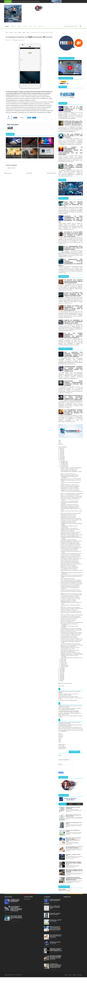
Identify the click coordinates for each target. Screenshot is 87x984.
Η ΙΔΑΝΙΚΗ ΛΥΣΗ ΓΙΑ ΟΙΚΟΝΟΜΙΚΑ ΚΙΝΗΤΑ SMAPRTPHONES (15, 900)
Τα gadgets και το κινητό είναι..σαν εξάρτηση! (70, 489)
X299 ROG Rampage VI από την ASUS (68, 601)
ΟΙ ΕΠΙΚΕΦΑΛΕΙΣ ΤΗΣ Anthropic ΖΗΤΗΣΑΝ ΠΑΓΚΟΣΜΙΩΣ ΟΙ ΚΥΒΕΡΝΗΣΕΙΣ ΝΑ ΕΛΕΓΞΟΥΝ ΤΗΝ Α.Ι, (70, 262)
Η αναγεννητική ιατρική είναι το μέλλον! (68, 636)
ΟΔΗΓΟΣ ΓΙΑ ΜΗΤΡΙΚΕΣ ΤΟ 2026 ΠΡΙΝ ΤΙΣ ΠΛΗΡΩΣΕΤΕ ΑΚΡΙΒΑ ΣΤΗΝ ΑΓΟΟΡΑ (73, 322)
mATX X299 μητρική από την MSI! (67, 578)
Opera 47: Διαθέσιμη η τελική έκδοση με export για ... (71, 590)
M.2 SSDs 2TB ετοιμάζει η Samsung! (68, 620)
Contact (60, 443)
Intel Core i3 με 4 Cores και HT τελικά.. (68, 631)
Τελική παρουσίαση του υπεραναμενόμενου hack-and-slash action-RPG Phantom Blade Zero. (70, 725)
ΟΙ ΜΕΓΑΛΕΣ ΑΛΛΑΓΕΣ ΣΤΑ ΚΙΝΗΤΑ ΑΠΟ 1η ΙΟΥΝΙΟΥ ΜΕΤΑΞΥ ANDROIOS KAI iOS (56, 949)
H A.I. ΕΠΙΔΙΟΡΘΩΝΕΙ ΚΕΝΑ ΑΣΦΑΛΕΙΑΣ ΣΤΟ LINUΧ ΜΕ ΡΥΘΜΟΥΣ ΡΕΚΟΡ (73, 248)
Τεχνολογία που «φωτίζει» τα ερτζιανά (68, 600)
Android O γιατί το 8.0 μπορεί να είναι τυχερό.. (70, 557)
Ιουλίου (62, 659)
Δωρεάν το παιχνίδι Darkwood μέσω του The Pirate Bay (72, 493)
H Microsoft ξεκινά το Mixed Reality (68, 651)
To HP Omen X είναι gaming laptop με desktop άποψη (71, 534)
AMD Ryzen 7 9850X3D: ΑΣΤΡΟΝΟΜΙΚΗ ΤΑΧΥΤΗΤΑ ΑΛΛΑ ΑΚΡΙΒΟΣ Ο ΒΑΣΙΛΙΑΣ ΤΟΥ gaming (73, 166)
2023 (61, 452)
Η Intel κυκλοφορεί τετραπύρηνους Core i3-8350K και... (71, 581)
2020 (61, 456)
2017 (61, 459)
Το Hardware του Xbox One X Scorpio (68, 522)
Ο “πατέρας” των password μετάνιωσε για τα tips (70, 598)
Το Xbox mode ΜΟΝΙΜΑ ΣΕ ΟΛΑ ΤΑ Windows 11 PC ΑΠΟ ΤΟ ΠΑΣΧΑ (73, 136)
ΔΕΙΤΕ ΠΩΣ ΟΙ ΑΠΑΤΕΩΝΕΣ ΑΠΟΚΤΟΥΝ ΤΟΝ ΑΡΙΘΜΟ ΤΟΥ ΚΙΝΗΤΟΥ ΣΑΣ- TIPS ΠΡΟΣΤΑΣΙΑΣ (55, 957)
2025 (61, 449)
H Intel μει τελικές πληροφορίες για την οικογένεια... (71, 544)
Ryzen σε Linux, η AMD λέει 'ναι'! (67, 621)
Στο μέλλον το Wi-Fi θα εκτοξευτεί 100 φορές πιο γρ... (71, 617)
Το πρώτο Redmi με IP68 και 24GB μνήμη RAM (67, 700)
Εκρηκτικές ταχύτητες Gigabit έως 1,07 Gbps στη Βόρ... (72, 496)
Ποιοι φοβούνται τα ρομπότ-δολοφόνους (68, 539)
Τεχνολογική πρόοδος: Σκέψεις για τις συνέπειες (70, 529)
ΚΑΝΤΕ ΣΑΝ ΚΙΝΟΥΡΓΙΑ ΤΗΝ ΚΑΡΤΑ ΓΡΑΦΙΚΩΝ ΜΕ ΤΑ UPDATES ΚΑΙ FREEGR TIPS (73, 294)
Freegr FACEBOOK (62, 747)
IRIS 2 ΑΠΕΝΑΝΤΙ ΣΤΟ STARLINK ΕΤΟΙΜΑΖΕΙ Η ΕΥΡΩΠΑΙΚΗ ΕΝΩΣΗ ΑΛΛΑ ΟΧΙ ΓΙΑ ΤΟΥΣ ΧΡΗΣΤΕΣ (73, 354)
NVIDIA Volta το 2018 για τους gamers (68, 565)
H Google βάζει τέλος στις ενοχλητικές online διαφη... (71, 556)
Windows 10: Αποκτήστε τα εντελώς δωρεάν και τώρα (71, 593)
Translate (68, 890)
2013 (61, 671)
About (59, 441)
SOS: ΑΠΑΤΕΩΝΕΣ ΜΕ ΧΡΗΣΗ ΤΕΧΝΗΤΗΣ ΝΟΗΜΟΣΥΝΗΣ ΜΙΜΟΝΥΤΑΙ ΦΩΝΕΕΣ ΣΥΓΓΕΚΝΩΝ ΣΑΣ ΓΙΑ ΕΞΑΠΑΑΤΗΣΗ (16, 908)
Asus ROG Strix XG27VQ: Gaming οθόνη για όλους (71, 553)
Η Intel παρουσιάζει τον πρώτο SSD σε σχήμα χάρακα (71, 583)
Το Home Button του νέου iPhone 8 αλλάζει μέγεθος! (71, 594)
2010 (61, 675)
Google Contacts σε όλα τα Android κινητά (69, 566)
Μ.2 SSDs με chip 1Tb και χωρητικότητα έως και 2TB (71, 582)
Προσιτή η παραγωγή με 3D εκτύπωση (68, 473)
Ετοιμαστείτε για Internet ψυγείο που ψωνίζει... (55, 914)
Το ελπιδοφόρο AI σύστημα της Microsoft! (69, 521)
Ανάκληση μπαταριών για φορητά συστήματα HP (55, 900)
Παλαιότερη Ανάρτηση (51, 173)
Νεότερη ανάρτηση (7, 173)
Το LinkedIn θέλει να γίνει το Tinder (68, 648)
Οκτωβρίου (63, 463)
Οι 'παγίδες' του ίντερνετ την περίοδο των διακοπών (71, 611)
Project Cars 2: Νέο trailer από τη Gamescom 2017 (71, 513)
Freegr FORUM (61, 745)
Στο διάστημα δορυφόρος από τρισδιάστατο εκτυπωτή (71, 540)
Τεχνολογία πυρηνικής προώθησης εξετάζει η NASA (71, 633)
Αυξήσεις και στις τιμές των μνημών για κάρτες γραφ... (71, 519)
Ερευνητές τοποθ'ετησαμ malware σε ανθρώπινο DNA (71, 629)
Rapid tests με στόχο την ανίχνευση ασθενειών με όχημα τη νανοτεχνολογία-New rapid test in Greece (55, 928)
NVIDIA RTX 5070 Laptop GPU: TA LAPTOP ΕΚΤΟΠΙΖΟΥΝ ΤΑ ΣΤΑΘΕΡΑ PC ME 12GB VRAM (73, 123)
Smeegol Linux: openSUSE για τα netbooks (55, 920)
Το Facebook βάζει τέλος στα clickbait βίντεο (69, 548)
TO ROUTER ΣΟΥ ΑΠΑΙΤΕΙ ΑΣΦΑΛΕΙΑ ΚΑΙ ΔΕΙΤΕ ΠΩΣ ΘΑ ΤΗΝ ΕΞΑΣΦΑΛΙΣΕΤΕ (73, 281)
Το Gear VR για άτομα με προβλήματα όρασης (70, 536)
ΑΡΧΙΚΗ (7, 26)
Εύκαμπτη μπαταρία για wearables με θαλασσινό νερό (71, 608)
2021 (61, 454)
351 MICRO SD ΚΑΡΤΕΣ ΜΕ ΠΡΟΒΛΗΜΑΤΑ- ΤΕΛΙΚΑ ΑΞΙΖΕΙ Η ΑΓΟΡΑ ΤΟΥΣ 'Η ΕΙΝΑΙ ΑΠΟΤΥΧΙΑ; (73, 308)
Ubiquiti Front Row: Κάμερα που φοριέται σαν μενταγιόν (72, 575)
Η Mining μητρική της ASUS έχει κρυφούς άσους (70, 506)
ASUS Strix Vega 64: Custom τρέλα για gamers (70, 647)
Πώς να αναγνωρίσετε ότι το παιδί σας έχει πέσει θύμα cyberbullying (56, 935)
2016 (61, 668)
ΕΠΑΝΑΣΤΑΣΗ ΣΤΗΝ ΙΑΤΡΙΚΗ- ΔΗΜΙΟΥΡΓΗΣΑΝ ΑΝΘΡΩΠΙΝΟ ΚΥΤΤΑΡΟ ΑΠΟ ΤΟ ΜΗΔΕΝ (73, 383)
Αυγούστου (63, 466)
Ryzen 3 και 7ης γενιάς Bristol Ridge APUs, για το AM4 (72, 645)
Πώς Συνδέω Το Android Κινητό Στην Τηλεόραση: (70, 607)
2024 (61, 450)
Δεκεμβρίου (63, 461)
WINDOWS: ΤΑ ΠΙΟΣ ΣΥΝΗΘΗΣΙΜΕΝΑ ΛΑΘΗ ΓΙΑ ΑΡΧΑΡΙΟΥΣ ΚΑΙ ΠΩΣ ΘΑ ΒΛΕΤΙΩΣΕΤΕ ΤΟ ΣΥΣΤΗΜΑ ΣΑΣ (70, 219)
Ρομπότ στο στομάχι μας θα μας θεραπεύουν (69, 561)
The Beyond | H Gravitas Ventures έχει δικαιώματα (71, 532)
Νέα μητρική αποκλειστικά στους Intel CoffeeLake (70, 643)
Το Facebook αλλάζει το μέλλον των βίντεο (69, 637)
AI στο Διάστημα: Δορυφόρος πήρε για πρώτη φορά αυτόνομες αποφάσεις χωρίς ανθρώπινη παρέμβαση (68, 711)
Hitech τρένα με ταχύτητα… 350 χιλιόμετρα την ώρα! (71, 497)
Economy (60, 737)
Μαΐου (62, 661)
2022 (61, 453)
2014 (61, 670)
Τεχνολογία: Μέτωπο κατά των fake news (69, 618)
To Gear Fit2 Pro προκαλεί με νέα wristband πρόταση (71, 547)
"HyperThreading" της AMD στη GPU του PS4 (70, 560)
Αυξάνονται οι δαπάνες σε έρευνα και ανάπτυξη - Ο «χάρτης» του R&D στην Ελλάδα (68, 694)
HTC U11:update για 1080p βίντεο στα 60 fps (69, 507)
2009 (61, 677)
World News (60, 735)
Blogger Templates (8, 974)
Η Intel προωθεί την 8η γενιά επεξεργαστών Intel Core (71, 558)
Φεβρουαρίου (63, 665)
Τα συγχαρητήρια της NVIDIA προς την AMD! (69, 596)
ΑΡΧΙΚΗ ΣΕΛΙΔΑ (61, 748)
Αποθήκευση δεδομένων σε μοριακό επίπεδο (69, 484)
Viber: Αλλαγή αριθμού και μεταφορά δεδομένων (70, 562)
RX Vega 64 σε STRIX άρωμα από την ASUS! (70, 542)
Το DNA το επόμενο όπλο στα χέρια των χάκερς (70, 586)
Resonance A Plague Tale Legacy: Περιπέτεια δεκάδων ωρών (70, 728)
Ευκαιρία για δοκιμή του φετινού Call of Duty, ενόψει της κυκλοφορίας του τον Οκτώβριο (69, 723)
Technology (60, 736)
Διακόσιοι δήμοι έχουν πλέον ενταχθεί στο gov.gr (68, 696)
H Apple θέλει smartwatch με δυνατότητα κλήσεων (70, 652)
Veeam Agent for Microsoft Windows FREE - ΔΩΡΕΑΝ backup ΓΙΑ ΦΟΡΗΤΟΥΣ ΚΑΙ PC (73, 204)
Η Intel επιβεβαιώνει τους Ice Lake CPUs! (69, 569)
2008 (61, 678)
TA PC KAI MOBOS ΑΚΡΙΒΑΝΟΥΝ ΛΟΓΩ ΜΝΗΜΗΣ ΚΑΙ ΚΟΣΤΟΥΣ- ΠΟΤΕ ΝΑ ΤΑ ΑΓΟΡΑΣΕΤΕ (73, 335)
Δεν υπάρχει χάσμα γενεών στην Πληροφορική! (70, 585)
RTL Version (60, 444)
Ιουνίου (62, 660)
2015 (61, 669)
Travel (59, 742)
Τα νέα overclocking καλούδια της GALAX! (69, 549)
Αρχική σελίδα (29, 173)
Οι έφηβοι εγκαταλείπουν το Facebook (68, 517)
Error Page (79, 974)
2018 (61, 458)
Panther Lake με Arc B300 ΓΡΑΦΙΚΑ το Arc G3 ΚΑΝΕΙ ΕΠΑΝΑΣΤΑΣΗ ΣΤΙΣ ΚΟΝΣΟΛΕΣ (73, 109)
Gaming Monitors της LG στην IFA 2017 (68, 514)
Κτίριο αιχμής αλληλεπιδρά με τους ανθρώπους (70, 650)
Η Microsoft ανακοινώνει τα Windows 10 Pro (69, 533)
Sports (59, 739)
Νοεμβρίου (63, 462)
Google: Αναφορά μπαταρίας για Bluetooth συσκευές (71, 657)
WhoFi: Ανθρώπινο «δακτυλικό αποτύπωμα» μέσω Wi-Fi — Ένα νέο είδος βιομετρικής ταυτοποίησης (70, 709)
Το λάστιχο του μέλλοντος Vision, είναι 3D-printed (70, 597)
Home (59, 440)
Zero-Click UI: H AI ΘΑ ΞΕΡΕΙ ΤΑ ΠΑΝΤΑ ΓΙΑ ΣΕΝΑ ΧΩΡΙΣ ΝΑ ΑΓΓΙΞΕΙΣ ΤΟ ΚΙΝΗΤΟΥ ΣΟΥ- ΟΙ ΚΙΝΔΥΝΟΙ (73, 234)
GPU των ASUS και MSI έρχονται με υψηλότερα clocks (55, 907)
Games (30, 26)
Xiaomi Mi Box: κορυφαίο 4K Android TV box (69, 504)
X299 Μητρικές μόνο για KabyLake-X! (68, 646)
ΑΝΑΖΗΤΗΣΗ (41, 26)
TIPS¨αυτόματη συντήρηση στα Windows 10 (69, 567)
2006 (61, 680)
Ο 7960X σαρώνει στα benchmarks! (68, 530)
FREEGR (19, 26)
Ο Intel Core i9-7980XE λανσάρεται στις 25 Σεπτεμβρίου (72, 614)
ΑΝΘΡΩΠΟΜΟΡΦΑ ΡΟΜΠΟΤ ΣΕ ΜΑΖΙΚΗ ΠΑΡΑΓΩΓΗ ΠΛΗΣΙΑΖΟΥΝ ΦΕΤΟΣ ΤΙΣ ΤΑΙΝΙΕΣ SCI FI (73, 369)
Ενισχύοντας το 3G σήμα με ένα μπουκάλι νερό (70, 546)
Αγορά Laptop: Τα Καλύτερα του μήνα (68, 515)
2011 (61, 674)
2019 (61, 457)
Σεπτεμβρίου (63, 465)
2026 (61, 448)
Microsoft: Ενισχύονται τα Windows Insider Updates (71, 467)
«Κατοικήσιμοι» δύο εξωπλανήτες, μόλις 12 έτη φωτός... (72, 632)
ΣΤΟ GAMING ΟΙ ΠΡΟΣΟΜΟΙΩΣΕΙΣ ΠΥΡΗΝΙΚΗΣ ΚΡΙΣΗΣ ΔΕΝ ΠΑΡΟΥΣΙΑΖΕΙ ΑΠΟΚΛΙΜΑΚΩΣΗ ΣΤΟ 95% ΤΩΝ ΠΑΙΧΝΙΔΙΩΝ (70, 150)
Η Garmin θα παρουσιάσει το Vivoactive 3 (69, 609)
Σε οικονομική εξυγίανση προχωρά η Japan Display (71, 628)
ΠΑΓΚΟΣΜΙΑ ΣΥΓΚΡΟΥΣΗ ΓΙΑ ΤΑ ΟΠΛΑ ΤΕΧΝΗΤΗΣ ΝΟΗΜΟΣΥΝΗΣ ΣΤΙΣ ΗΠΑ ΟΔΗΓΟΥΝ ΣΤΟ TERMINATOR (73, 398)
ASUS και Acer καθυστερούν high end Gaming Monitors (72, 622)
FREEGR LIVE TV (62, 744)
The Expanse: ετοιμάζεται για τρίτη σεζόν (55, 942)
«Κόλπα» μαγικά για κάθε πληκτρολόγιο (69, 470)
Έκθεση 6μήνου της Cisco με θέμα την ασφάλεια (70, 616)
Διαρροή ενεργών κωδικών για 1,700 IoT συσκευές (71, 478)
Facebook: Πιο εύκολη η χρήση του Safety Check (70, 486)
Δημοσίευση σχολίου (12, 167)
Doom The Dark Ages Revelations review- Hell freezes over (70, 727)
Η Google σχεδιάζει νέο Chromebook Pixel (69, 528)
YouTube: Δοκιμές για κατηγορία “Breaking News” (70, 554)
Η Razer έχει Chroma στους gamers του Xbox (70, 475)
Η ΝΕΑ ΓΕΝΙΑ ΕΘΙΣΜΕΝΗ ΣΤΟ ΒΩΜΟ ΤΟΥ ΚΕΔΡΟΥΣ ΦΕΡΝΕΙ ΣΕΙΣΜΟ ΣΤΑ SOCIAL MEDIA (26, 1)
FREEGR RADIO (13, 26)
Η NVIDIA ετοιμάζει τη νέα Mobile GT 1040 (69, 468)
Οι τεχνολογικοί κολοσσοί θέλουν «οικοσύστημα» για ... (72, 563)
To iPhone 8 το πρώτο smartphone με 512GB (69, 501)
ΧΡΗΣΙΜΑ (25, 26)
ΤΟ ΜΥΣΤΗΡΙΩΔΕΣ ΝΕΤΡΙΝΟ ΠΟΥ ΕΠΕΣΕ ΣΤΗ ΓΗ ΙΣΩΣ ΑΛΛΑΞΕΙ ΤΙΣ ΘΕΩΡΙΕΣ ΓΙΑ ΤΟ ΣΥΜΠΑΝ (73, 412)
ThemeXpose (18, 974)
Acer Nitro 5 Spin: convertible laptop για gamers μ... (71, 543)
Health (59, 740)
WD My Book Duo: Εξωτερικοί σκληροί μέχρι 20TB (71, 518)
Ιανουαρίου (63, 666)
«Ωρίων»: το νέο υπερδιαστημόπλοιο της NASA (70, 494)
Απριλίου (63, 662)
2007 (61, 679)
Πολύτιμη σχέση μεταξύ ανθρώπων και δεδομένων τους (72, 638)
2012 (61, 673)
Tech (35, 26)
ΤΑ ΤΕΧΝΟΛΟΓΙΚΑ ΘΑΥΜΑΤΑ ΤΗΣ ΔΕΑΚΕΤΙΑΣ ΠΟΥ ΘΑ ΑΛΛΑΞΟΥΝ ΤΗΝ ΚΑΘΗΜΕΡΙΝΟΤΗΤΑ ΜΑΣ (55, 966)
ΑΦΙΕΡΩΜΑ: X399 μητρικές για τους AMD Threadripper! (72, 654)
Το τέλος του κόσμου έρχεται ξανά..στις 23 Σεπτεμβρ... (71, 640)
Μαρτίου (63, 664)
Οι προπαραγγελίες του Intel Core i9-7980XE (69, 487)
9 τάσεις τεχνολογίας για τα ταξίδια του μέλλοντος (70, 635)
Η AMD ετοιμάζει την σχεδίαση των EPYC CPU (70, 488)
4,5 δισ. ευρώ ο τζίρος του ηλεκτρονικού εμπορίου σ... (71, 579)
